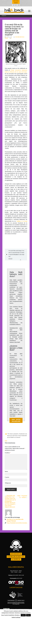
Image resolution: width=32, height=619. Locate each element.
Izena (6, 471)
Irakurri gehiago (16, 617)
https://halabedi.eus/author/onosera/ (17, 523)
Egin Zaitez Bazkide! (15, 1)
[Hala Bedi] (14, 11)
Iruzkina (7, 452)
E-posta (7, 477)
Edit (6, 441)
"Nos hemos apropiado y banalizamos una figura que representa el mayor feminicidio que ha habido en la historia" (17, 435)
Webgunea (8, 483)
